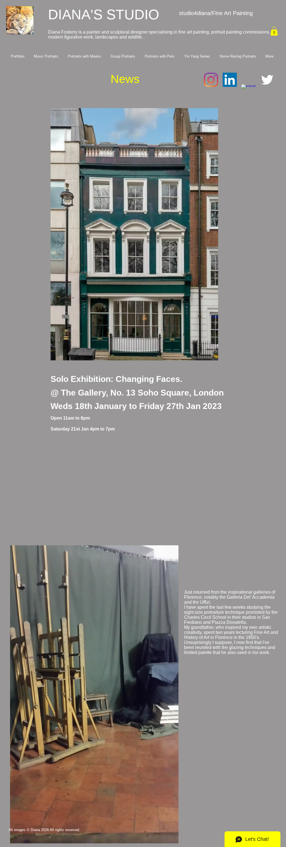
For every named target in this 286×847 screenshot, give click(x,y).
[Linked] (230, 80)
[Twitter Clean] (267, 80)
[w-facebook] (248, 91)
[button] (274, 31)
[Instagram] (211, 80)
